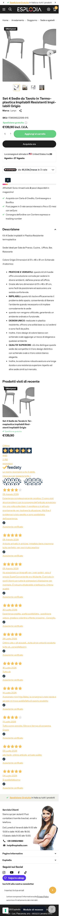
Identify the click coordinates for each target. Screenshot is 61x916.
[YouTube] (11, 870)
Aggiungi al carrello (35, 131)
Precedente (12, 479)
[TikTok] (25, 870)
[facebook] (19, 870)
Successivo (33, 479)
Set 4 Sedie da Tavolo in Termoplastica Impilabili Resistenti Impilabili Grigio (17, 422)
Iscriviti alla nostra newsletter (18, 881)
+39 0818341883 (15, 838)
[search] (10, 9)
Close (29, 851)
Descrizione (11, 227)
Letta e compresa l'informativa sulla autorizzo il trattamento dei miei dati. (27, 896)
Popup (26, 120)
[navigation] (3, 2)
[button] (11, 129)
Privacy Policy (43, 894)
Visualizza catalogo (4, 9)
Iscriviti (52, 887)
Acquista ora (29, 141)
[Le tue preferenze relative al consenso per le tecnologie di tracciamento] (5, 910)
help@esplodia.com (17, 843)
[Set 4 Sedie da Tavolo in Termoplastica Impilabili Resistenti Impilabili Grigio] (18, 399)
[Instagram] (4, 870)
